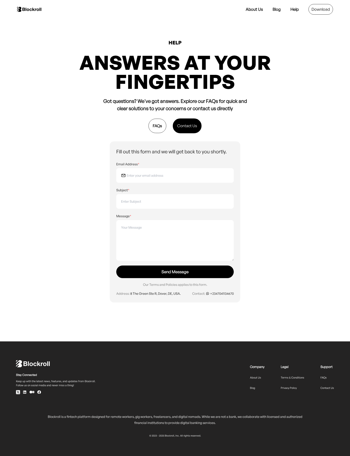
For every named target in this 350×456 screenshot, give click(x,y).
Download (321, 9)
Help (294, 9)
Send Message (175, 271)
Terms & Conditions (292, 377)
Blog (277, 9)
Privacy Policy (289, 387)
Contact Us (187, 125)
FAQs (157, 125)
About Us (254, 9)
